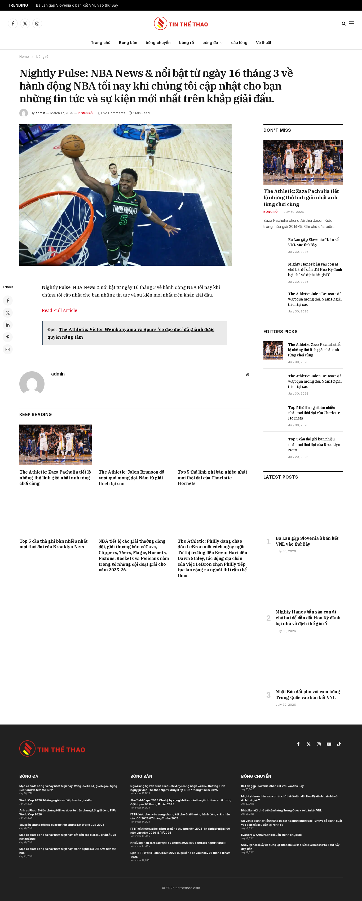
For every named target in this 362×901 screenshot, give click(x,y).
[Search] (344, 23)
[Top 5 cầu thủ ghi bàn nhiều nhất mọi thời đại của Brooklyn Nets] (55, 513)
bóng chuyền (158, 42)
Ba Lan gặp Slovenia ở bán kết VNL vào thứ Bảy (77, 5)
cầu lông (239, 42)
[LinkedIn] (8, 325)
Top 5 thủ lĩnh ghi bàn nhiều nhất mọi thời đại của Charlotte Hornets (212, 477)
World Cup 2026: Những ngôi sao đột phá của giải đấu (55, 800)
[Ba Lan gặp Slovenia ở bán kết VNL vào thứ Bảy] (273, 245)
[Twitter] (8, 313)
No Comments (114, 113)
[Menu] (351, 23)
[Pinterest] (8, 337)
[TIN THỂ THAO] (181, 23)
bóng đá (210, 42)
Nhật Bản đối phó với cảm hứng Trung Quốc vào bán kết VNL (308, 694)
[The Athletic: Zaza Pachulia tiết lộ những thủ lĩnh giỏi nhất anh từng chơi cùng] (55, 445)
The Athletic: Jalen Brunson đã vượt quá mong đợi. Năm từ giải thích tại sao (132, 477)
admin (40, 113)
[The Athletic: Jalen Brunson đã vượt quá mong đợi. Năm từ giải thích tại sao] (135, 445)
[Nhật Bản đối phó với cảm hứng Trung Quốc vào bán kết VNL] (303, 662)
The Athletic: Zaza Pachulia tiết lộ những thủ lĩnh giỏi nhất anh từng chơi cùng (55, 477)
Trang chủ (101, 42)
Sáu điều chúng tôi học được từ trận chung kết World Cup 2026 (61, 824)
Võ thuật (263, 42)
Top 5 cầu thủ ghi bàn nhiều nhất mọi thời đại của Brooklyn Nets (53, 544)
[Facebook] (8, 300)
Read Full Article (59, 310)
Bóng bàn (128, 42)
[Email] (8, 349)
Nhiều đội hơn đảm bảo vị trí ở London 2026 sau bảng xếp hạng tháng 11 (178, 842)
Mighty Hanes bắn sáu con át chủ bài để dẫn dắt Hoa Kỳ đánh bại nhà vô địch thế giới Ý (315, 269)
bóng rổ (186, 42)
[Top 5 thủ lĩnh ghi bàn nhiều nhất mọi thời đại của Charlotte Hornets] (214, 445)
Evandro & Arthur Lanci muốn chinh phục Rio (271, 834)
